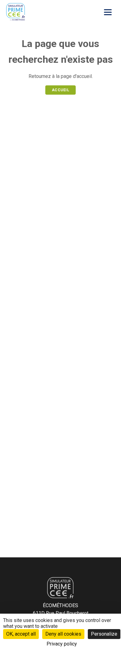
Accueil (60, 90)
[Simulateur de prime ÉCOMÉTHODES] (15, 11)
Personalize (104, 634)
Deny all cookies (63, 634)
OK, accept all (21, 634)
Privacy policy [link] (62, 644)
